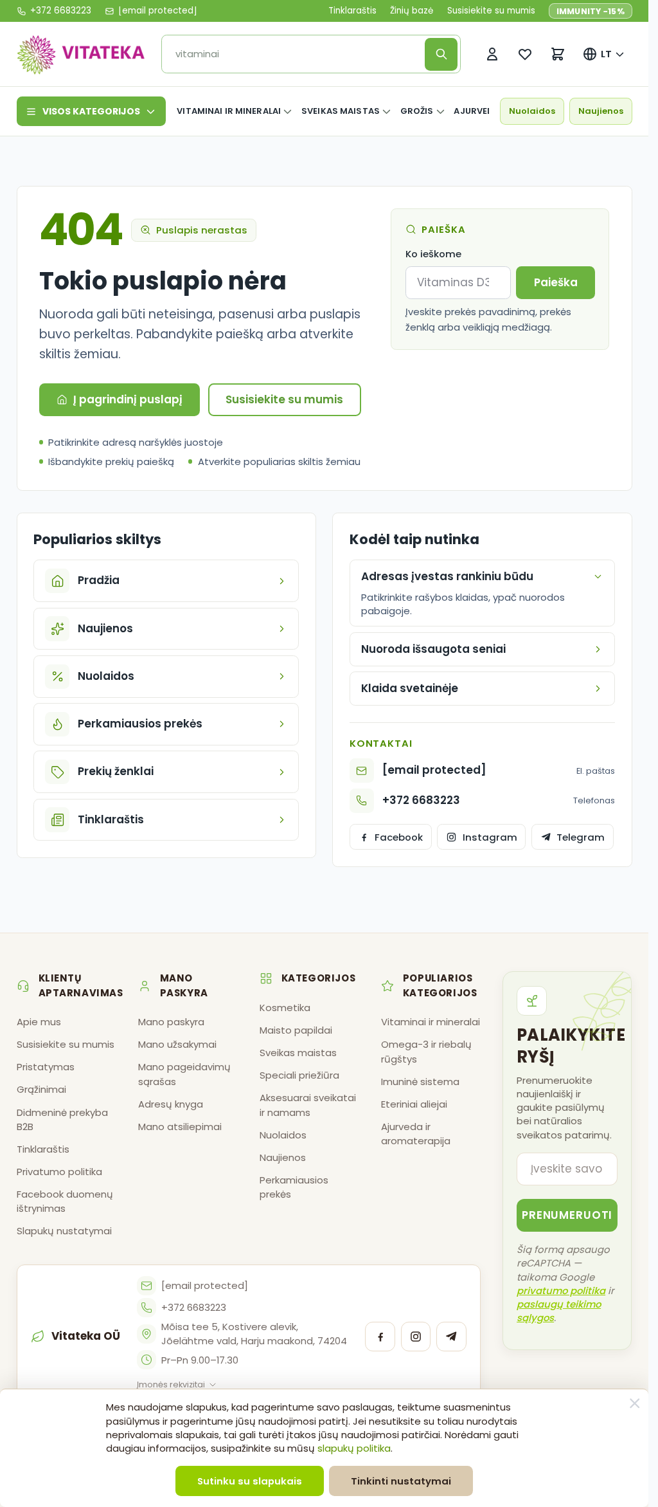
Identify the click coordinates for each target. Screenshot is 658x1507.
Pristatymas (46, 1066)
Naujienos (600, 111)
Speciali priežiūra (299, 1075)
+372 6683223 (421, 800)
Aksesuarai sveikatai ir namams (308, 1105)
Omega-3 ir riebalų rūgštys (426, 1051)
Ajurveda (476, 111)
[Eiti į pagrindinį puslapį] (81, 53)
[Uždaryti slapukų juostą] (635, 1403)
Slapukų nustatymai (64, 1231)
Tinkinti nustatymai (401, 1481)
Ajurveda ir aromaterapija (415, 1133)
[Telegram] (451, 1337)
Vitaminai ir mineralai (229, 111)
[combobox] (297, 54)
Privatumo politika (59, 1171)
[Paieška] (441, 54)
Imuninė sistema (420, 1081)
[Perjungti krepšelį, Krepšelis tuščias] (558, 54)
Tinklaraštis (352, 10)
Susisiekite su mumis (491, 10)
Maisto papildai (296, 1030)
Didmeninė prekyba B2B (62, 1119)
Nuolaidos (532, 111)
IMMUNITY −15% (590, 11)
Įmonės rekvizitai (171, 1384)
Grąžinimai (41, 1089)
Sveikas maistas (340, 111)
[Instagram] (416, 1337)
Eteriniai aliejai (414, 1104)
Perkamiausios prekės (294, 1187)
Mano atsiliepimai (180, 1126)
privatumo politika (561, 1290)
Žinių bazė (411, 10)
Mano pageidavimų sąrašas (184, 1074)
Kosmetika (285, 1007)
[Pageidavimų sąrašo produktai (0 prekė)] (525, 54)
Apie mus (39, 1021)
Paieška (556, 282)
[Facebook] (380, 1337)
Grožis (417, 111)
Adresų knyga (170, 1104)
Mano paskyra (171, 1021)
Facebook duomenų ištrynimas (65, 1201)
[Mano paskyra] (492, 54)
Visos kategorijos (91, 111)
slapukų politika (354, 1448)
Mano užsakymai (177, 1044)
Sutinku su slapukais (249, 1481)
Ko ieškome (433, 253)
